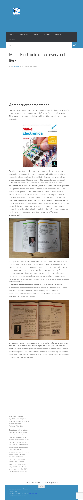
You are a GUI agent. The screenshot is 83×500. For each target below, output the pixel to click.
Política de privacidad (51, 482)
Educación (36, 35)
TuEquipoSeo (33, 493)
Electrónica (57, 35)
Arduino (11, 35)
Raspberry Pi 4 (23, 35)
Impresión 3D (13, 40)
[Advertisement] (37, 23)
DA (10, 45)
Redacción (15, 66)
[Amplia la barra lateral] (74, 45)
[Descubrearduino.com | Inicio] (16, 11)
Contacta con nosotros (32, 482)
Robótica (47, 35)
